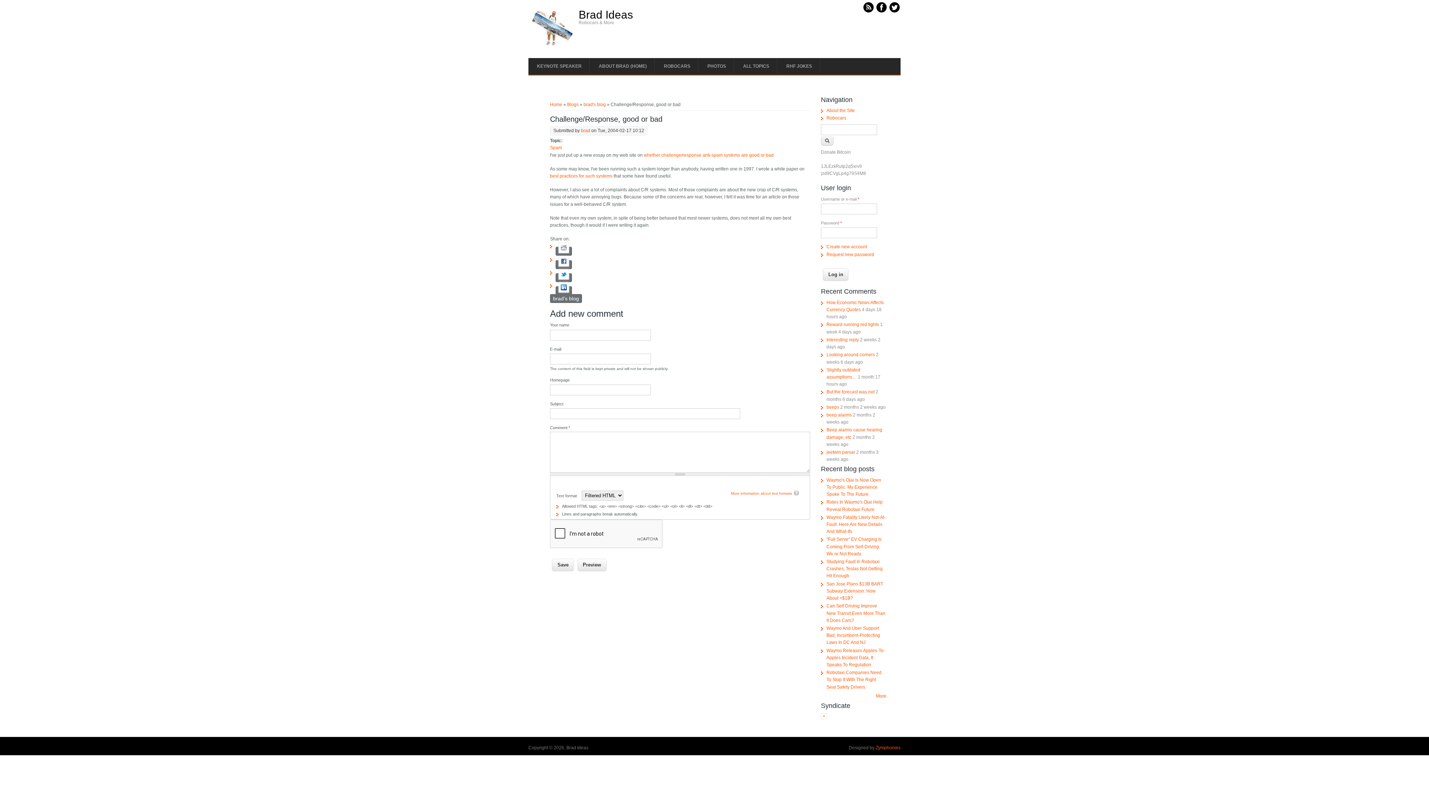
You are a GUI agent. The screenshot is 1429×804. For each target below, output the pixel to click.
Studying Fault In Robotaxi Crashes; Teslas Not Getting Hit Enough (855, 568)
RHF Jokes (799, 66)
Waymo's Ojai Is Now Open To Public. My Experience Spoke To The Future (854, 487)
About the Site (841, 110)
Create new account (847, 246)
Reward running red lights (853, 324)
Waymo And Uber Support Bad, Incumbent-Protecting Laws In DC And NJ (853, 635)
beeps (833, 407)
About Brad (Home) (623, 66)
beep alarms (839, 415)
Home (556, 104)
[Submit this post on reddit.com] (564, 251)
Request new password (850, 254)
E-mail (555, 349)
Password (831, 223)
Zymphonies (888, 747)
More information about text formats (761, 493)
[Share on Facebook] (564, 264)
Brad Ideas (606, 14)
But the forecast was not (851, 392)
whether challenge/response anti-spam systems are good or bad (709, 155)
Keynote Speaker (559, 66)
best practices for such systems (581, 176)
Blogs (573, 104)
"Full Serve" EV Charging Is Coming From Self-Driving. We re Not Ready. (854, 546)
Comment (560, 427)
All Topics (756, 66)
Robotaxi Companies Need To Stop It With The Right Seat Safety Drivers (854, 679)
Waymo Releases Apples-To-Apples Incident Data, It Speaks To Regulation (856, 657)
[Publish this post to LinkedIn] (564, 290)
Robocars (677, 66)
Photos (716, 66)
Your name (559, 325)
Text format (567, 496)
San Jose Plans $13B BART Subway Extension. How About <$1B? (855, 591)
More (881, 696)
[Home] (552, 45)
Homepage (560, 380)
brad (585, 130)
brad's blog (595, 104)
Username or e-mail (840, 199)
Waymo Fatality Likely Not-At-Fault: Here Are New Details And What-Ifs (856, 524)
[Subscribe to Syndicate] (824, 717)
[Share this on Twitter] (564, 277)
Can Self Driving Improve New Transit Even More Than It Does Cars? (856, 613)
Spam (556, 147)
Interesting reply (843, 339)
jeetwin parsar (841, 452)
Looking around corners (851, 354)
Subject (556, 404)
